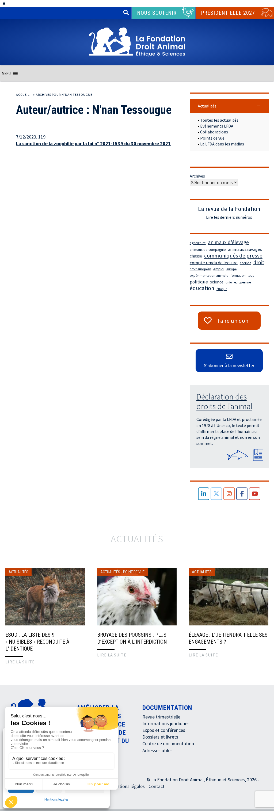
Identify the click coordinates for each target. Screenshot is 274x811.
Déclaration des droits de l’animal (224, 401)
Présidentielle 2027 (228, 13)
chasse (196, 256)
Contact (157, 786)
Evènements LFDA (216, 126)
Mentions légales (56, 799)
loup (251, 275)
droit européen (200, 269)
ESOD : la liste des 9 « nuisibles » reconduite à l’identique (37, 642)
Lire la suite (20, 661)
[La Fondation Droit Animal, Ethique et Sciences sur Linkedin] (204, 493)
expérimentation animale (209, 275)
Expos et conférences (163, 730)
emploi (218, 269)
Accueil (23, 95)
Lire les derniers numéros (229, 217)
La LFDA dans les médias (222, 144)
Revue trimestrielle (161, 717)
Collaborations (214, 131)
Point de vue (133, 572)
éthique (221, 289)
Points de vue (212, 138)
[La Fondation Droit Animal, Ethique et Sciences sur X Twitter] (216, 493)
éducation (202, 288)
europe (231, 269)
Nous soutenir (157, 13)
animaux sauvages (245, 249)
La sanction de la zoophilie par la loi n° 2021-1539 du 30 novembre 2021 (93, 143)
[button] (6, 74)
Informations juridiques (165, 723)
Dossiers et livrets (160, 737)
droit (258, 262)
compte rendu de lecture (214, 263)
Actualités (18, 572)
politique (199, 282)
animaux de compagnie (208, 249)
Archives (197, 176)
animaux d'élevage (228, 242)
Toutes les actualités (219, 120)
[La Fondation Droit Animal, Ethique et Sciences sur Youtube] (254, 493)
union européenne (238, 282)
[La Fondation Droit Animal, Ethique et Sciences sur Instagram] (229, 493)
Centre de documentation (168, 743)
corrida (245, 262)
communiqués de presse (233, 256)
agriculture (198, 243)
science (216, 282)
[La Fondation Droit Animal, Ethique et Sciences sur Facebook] (242, 493)
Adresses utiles (157, 750)
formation (238, 275)
